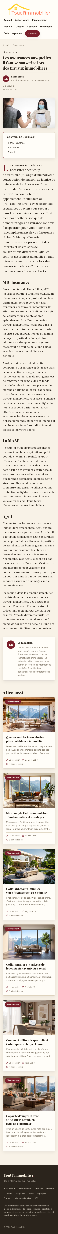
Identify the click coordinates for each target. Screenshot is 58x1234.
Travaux (8, 26)
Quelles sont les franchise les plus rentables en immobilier (25, 739)
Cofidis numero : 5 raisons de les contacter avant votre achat (26, 966)
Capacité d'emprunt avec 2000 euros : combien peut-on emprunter (22, 1120)
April (12, 152)
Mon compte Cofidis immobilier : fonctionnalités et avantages (27, 815)
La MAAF (14, 147)
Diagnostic (46, 26)
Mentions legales (23, 1198)
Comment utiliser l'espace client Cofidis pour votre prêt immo (27, 1042)
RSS (37, 1198)
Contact (32, 33)
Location (32, 26)
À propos (17, 33)
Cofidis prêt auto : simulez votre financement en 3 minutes (26, 891)
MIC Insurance (17, 143)
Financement (39, 20)
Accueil (8, 20)
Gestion (20, 26)
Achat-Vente (22, 20)
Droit (6, 33)
